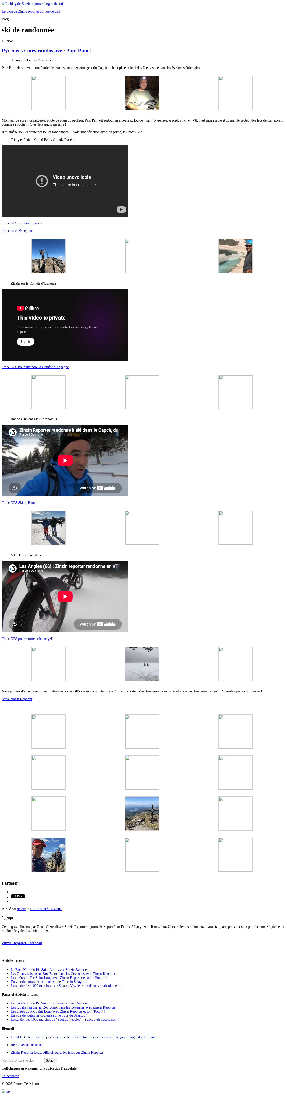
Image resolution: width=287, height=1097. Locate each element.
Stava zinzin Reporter (17, 699)
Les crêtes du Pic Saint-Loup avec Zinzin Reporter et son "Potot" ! (58, 1011)
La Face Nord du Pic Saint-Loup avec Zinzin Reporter (49, 969)
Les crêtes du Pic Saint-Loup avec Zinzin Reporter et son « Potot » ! (59, 978)
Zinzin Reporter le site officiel (57, 1052)
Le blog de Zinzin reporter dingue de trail (31, 11)
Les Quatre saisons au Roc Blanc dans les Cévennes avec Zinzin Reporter (63, 973)
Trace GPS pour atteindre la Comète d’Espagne (35, 367)
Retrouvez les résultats (26, 1045)
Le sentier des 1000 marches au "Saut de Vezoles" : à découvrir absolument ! (65, 1019)
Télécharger (10, 1076)
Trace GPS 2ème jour (17, 231)
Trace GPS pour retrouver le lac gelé (27, 639)
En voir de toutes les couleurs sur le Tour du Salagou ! (49, 982)
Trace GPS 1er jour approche (22, 223)
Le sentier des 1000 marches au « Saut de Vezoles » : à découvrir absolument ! (66, 986)
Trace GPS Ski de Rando (19, 502)
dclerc (21, 909)
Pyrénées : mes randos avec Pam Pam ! (47, 50)
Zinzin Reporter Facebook (22, 943)
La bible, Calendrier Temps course (85, 1037)
